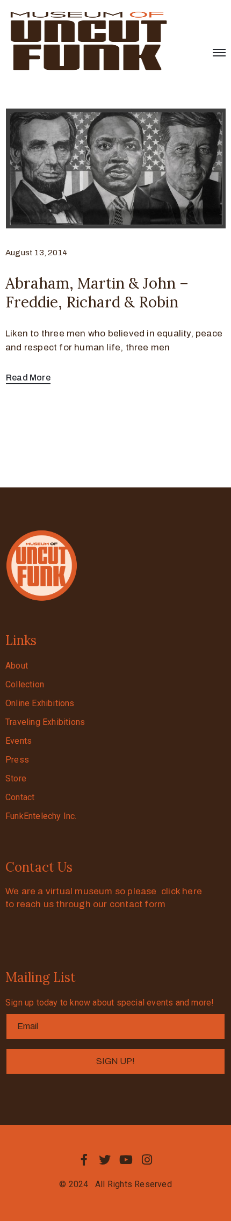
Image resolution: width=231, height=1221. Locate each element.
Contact (19, 797)
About (16, 665)
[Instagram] (147, 1159)
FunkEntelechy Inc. (41, 816)
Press (17, 760)
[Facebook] (83, 1159)
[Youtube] (126, 1159)
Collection (24, 684)
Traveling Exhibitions (45, 722)
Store (15, 778)
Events (18, 741)
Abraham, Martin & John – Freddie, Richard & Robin (97, 293)
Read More (28, 377)
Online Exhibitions (40, 703)
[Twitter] (104, 1159)
